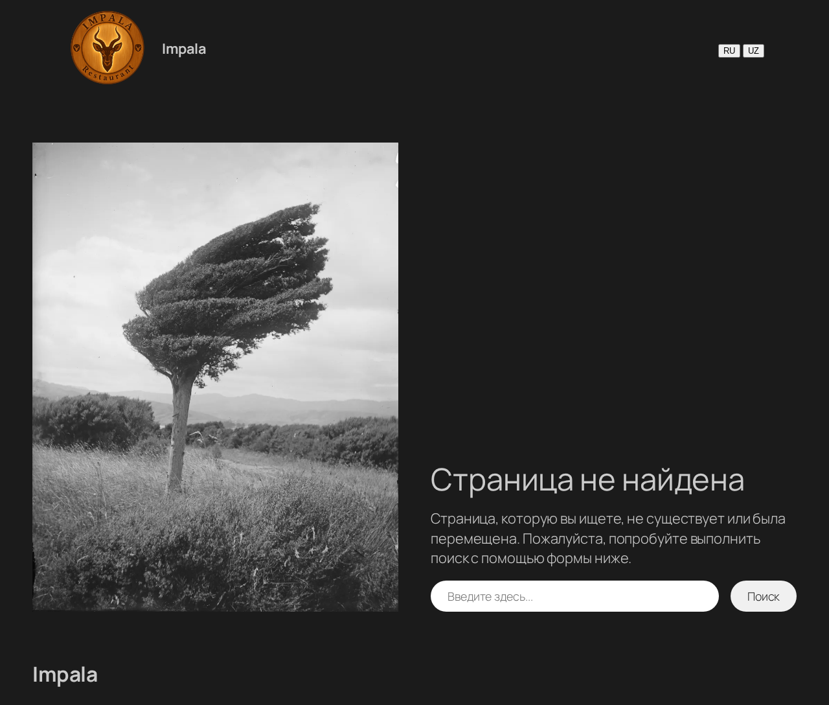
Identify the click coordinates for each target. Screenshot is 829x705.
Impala (184, 48)
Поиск (763, 596)
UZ (753, 51)
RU (729, 51)
